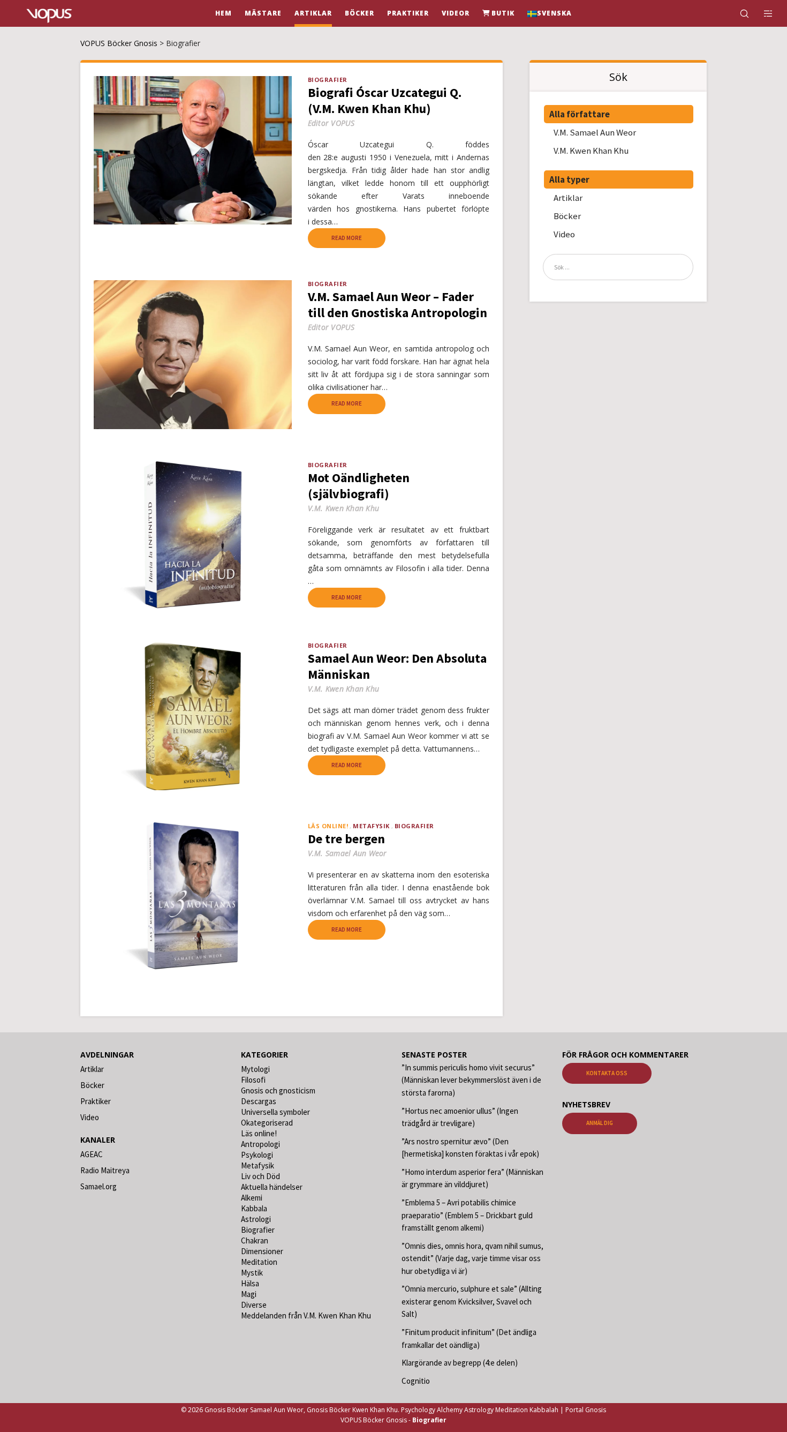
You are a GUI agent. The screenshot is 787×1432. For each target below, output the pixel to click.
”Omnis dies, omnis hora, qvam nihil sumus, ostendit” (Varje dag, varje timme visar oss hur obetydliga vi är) (472, 1258)
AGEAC (91, 1154)
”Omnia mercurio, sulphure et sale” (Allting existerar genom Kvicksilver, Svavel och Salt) (472, 1301)
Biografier (327, 80)
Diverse (254, 1305)
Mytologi (255, 1069)
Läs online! (259, 1133)
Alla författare (579, 114)
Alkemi (251, 1198)
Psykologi (257, 1155)
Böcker (567, 216)
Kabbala (254, 1208)
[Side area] (762, 13)
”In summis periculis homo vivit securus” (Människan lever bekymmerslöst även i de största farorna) (471, 1080)
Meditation (259, 1262)
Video (564, 234)
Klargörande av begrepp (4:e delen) (460, 1363)
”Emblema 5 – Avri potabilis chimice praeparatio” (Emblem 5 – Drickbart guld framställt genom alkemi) (467, 1215)
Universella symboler (275, 1112)
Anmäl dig (599, 1123)
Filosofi (253, 1080)
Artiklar (568, 198)
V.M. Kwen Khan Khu (591, 150)
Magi (248, 1294)
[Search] (737, 13)
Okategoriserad (267, 1123)
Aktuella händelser (271, 1187)
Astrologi (256, 1219)
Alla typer (569, 179)
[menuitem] (549, 13)
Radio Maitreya (105, 1170)
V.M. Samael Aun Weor (595, 132)
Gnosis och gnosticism (278, 1090)
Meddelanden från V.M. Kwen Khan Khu (306, 1315)
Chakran (254, 1240)
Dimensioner (262, 1251)
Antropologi (260, 1144)
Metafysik (371, 826)
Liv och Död (260, 1176)
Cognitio (416, 1381)
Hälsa (250, 1283)
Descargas (258, 1101)
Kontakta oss (606, 1073)
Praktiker (95, 1101)
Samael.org (98, 1186)
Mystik (252, 1273)
